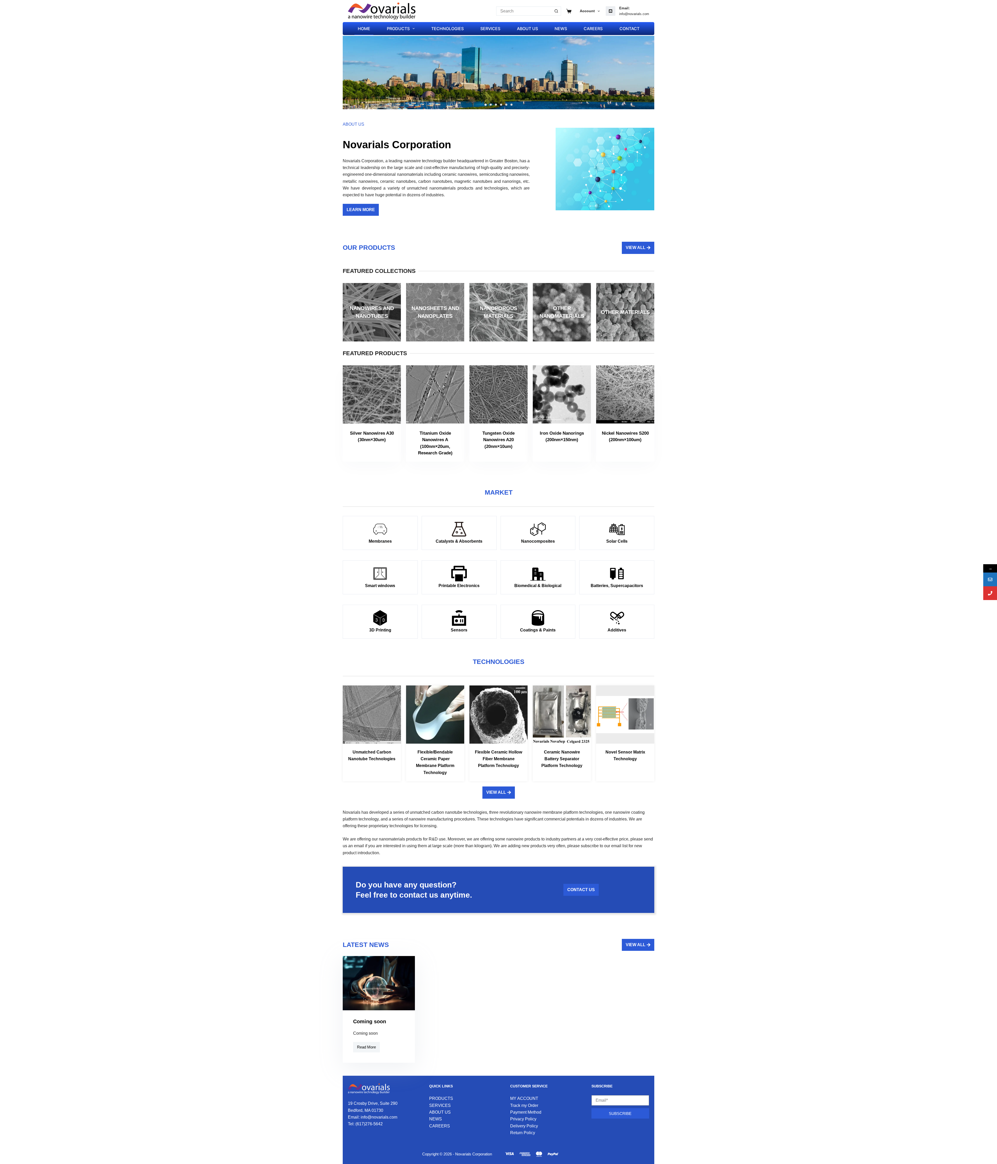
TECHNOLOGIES (447, 28)
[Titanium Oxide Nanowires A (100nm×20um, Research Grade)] (435, 394)
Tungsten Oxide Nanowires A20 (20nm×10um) (498, 440)
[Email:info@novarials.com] (990, 579)
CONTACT (629, 28)
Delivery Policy (524, 1126)
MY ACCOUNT (524, 1098)
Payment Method (525, 1112)
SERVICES (490, 28)
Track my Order (524, 1105)
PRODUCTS (398, 28)
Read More (368, 1045)
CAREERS (593, 28)
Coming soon (369, 1021)
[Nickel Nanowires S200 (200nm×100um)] (625, 394)
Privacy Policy (523, 1119)
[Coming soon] (379, 983)
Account (587, 11)
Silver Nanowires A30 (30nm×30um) (372, 436)
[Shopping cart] (568, 11)
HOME (364, 28)
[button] (485, 105)
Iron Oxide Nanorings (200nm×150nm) (562, 436)
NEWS (561, 28)
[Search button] (556, 11)
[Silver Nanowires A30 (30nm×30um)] (372, 394)
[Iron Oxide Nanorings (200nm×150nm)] (562, 394)
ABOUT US (527, 28)
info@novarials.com (634, 14)
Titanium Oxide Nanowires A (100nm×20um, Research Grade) (435, 443)
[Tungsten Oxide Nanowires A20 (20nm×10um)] (498, 394)
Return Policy (522, 1133)
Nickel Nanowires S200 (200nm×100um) (625, 436)
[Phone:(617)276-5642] (990, 593)
